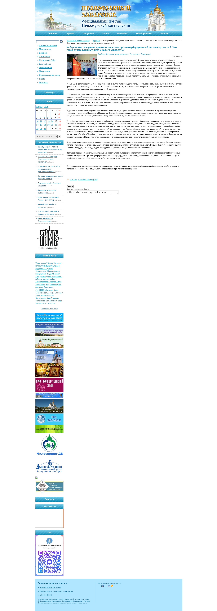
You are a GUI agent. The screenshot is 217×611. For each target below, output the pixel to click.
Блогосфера (45, 64)
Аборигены (57, 276)
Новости (52, 33)
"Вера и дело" (41, 263)
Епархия (43, 53)
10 (37, 121)
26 (45, 129)
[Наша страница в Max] (49, 575)
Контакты (43, 82)
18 (41, 125)
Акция (58, 282)
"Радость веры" (53, 274)
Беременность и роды (44, 293)
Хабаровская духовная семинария (56, 591)
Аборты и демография (45, 279)
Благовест (59, 293)
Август (39, 106)
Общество (88, 33)
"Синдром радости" (43, 276)
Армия (50, 290)
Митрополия (45, 49)
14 (52, 121)
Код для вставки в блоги (78, 189)
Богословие (40, 298)
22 (56, 125)
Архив (42, 78)
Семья (105, 33)
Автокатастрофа (42, 282)
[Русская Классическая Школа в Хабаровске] (49, 493)
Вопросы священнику (49, 75)
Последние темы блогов (49, 142)
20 (48, 125)
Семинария (44, 56)
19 (45, 125)
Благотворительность (44, 296)
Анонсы (41, 290)
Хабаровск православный (78, 40)
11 (41, 121)
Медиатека (44, 71)
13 (48, 121)
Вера (60, 301)
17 (37, 125)
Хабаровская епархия (87, 179)
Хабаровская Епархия (50, 587)
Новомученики (144, 33)
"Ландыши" (47, 266)
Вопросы (51, 303)
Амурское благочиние (44, 287)
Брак (48, 298)
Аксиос (53, 282)
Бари (56, 290)
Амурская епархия (53, 284)
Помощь (164, 33)
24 (37, 129)
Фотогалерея (45, 67)
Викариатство (41, 303)
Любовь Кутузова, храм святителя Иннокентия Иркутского (124, 54)
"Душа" (50, 263)
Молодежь (122, 33)
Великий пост (51, 301)
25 (41, 129)
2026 (46, 106)
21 (52, 125)
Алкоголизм (40, 284)
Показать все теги (49, 309)
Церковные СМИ (47, 60)
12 (45, 121)
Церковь (70, 33)
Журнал (96, 40)
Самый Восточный (48, 45)
